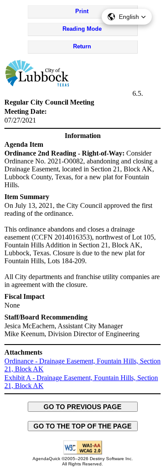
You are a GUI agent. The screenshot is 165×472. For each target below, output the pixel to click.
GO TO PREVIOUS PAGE (82, 406)
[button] (126, 17)
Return (82, 46)
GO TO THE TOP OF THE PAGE (82, 426)
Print (81, 11)
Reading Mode (82, 28)
